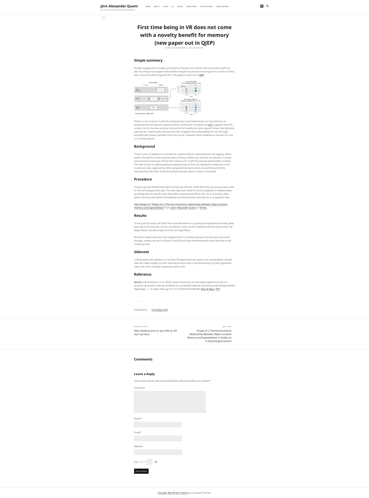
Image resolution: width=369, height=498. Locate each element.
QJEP (201, 75)
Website (138, 446)
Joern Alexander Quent (183, 207)
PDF (218, 289)
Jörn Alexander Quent (119, 6)
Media (180, 6)
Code (165, 6)
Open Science (206, 6)
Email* (137, 432)
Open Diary (191, 6)
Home (147, 6)
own (210, 124)
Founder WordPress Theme (173, 492)
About (157, 6)
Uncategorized (159, 309)
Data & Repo (207, 289)
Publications (222, 6)
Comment (139, 387)
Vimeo (203, 207)
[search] (267, 6)
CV (173, 6)
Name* (138, 418)
